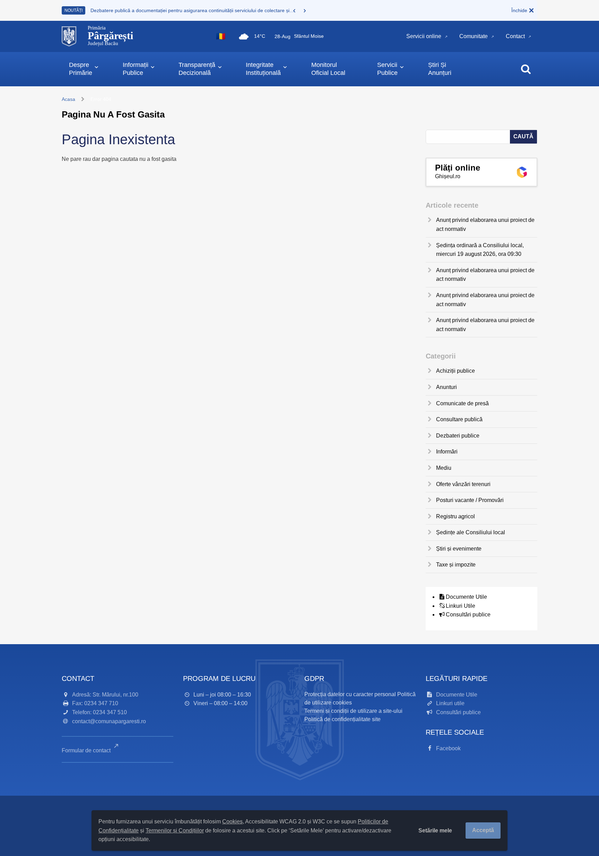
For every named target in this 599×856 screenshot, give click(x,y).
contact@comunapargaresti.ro (109, 721)
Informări (447, 452)
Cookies (232, 821)
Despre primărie (80, 68)
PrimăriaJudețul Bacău (110, 35)
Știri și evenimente (458, 549)
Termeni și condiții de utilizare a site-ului (353, 711)
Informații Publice (135, 68)
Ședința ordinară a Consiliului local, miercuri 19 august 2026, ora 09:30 (480, 249)
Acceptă (483, 830)
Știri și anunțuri (439, 68)
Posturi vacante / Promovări (470, 500)
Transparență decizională (197, 68)
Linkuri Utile (460, 606)
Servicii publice (387, 68)
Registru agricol (455, 516)
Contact (515, 36)
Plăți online (457, 167)
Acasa (68, 99)
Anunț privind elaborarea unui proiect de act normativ (485, 224)
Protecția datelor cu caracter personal (350, 694)
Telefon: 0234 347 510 (99, 712)
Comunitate (473, 36)
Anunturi (446, 387)
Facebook (448, 748)
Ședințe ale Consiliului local (470, 532)
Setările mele (435, 830)
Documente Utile (466, 597)
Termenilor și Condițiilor (175, 830)
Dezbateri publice (457, 436)
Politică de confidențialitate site (342, 719)
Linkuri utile (450, 703)
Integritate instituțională (263, 68)
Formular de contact (87, 750)
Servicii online (423, 36)
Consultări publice (468, 614)
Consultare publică (459, 419)
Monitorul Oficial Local (328, 68)
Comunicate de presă (462, 403)
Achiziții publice (455, 371)
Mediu (443, 468)
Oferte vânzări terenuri (463, 484)
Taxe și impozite (456, 565)
